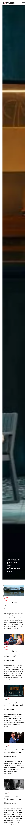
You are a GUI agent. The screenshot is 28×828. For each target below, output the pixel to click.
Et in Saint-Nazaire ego (12, 603)
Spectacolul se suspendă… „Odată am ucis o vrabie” (13, 653)
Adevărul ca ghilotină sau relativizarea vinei (13, 703)
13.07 (6, 599)
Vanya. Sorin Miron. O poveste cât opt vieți (14, 750)
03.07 (6, 648)
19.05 (6, 699)
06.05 (6, 746)
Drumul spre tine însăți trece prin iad (12, 797)
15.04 (6, 793)
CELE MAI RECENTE (3, 591)
